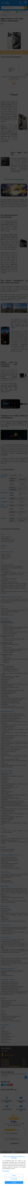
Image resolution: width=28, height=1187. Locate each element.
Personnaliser (14, 1179)
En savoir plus (5, 1171)
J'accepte (14, 1182)
